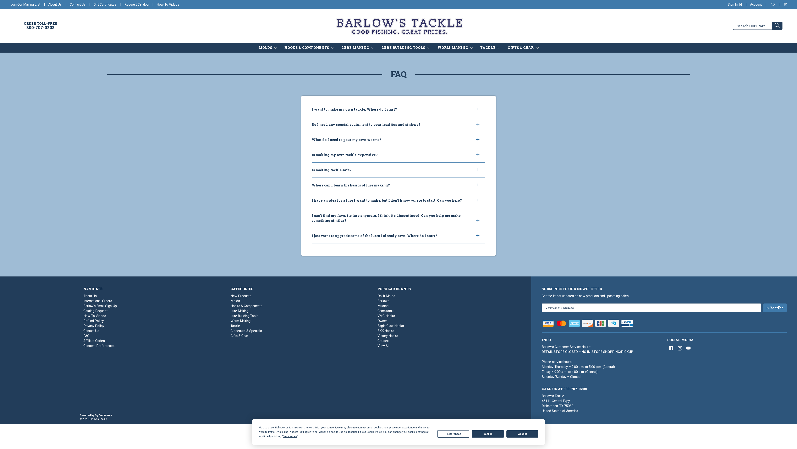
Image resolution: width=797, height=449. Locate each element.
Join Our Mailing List (25, 4)
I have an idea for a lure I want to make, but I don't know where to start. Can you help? (387, 200)
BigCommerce (103, 415)
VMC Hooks (386, 316)
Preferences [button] (290, 436)
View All (383, 346)
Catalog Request (95, 311)
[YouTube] (688, 348)
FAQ (86, 336)
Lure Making (355, 47)
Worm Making (453, 47)
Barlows (383, 301)
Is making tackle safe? (331, 170)
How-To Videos (168, 4)
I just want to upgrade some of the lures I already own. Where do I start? (374, 235)
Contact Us (78, 4)
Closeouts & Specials (246, 331)
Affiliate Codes (94, 341)
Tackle (488, 47)
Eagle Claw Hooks (391, 326)
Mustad (383, 306)
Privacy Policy (93, 326)
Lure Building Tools (403, 47)
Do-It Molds (386, 296)
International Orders (97, 301)
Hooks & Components (307, 47)
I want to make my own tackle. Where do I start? (354, 109)
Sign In (733, 4)
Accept (522, 434)
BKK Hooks (386, 331)
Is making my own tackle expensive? (345, 155)
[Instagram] (679, 348)
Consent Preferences (99, 346)
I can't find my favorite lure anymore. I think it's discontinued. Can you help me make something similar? (386, 218)
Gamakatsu (386, 311)
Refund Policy (93, 321)
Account (756, 4)
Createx (383, 341)
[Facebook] (671, 348)
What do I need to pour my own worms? (346, 139)
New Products (241, 296)
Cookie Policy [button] (374, 431)
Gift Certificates (105, 4)
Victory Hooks (388, 336)
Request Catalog (137, 4)
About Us (55, 4)
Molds (266, 47)
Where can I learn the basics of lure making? (351, 185)
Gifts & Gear (521, 47)
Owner (382, 321)
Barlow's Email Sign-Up (100, 306)
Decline (488, 434)
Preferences (453, 434)
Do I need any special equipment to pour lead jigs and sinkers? (366, 124)
